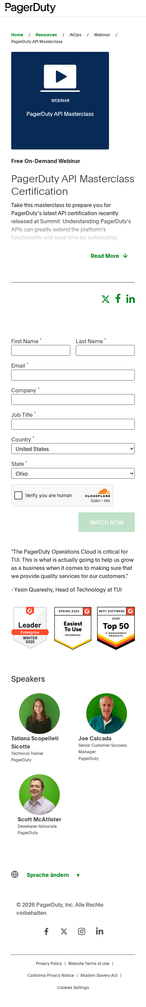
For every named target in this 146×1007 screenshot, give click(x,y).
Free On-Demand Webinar (45, 160)
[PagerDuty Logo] (30, 8)
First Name (26, 341)
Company (25, 390)
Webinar (60, 100)
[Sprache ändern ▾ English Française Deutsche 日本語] (48, 874)
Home (17, 34)
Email (19, 365)
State (19, 463)
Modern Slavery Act (98, 975)
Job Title (23, 414)
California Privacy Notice (51, 975)
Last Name (91, 341)
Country (22, 439)
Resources (46, 34)
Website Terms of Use (88, 963)
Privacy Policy (49, 963)
